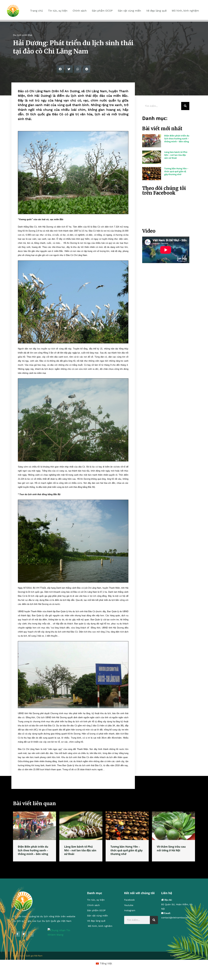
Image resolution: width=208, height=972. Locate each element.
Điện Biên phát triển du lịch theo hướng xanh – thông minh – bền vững (176, 138)
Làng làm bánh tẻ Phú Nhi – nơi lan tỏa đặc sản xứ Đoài (175, 155)
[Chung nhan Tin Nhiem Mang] (62, 932)
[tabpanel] (34, 836)
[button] (60, 69)
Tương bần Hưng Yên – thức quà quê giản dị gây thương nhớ (176, 171)
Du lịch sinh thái (22, 35)
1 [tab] (104, 865)
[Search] (185, 106)
